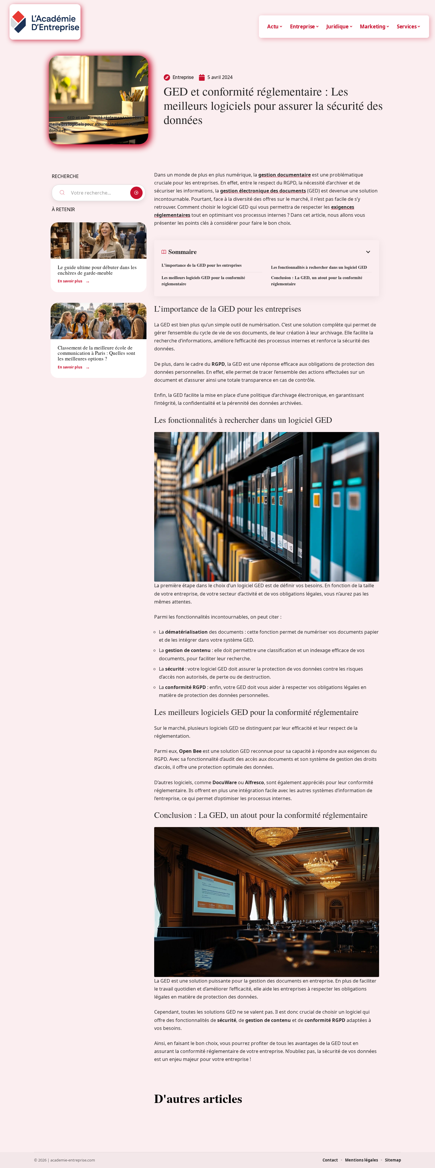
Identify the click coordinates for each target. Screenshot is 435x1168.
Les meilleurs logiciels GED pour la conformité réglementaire (203, 280)
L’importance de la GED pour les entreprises (201, 265)
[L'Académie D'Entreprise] (44, 22)
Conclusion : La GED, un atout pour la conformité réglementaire (316, 280)
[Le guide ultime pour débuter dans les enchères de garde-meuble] (98, 240)
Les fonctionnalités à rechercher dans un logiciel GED (319, 267)
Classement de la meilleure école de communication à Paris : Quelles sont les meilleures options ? (96, 353)
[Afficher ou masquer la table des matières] (284, 251)
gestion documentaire (284, 175)
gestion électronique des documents (263, 190)
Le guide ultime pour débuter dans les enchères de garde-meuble (97, 270)
